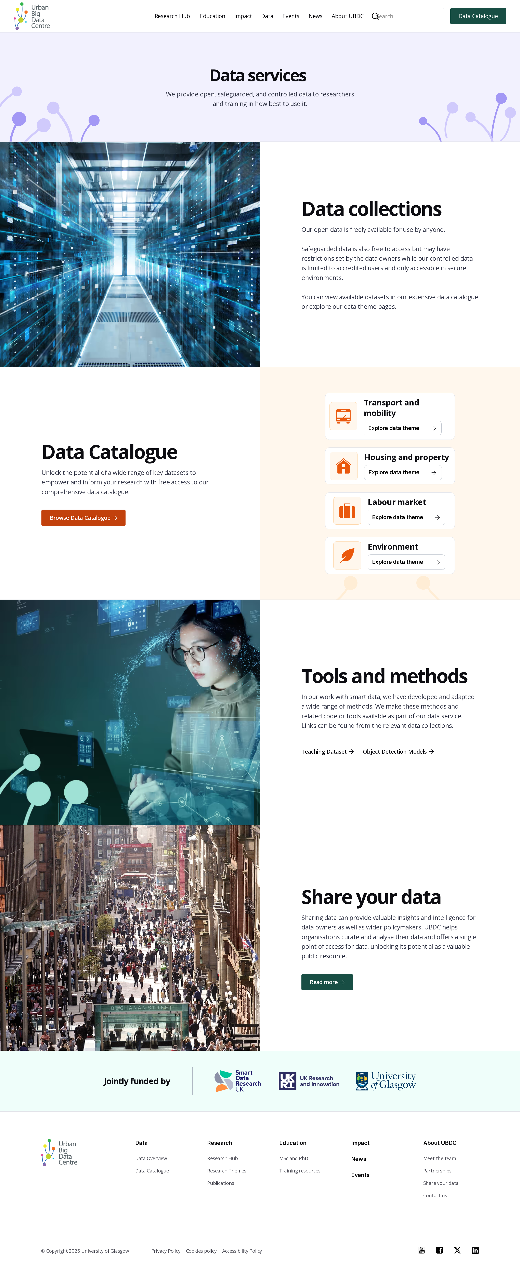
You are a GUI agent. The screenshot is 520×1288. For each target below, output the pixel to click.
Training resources (300, 1170)
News (316, 16)
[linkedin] (475, 1250)
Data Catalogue (478, 16)
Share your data (441, 1183)
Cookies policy (201, 1251)
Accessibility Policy (242, 1251)
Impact (243, 16)
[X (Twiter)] (457, 1250)
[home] (32, 16)
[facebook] (439, 1250)
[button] (172, 16)
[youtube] (421, 1250)
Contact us (435, 1195)
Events (290, 16)
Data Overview (151, 1158)
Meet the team (439, 1158)
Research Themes (226, 1170)
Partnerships (437, 1170)
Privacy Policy (166, 1251)
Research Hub (172, 16)
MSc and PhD (293, 1158)
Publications (220, 1183)
